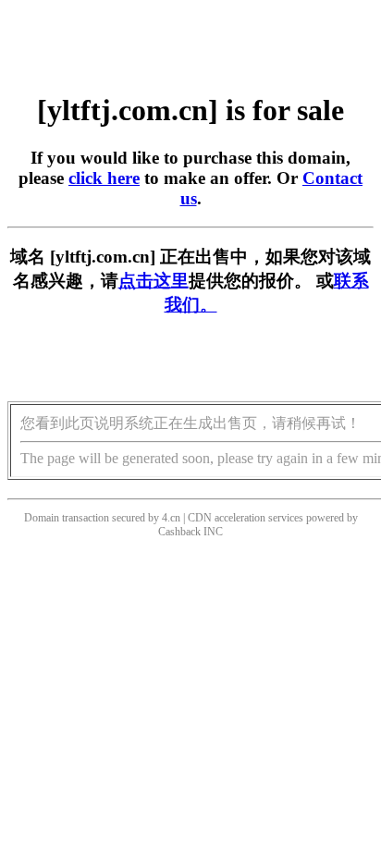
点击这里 (153, 280)
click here (104, 178)
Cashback (179, 531)
